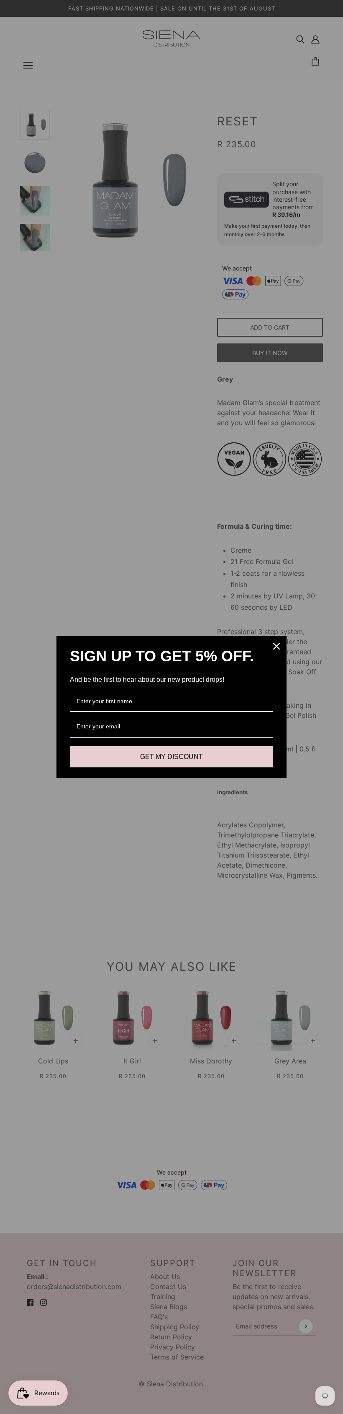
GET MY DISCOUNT (171, 756)
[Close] (276, 646)
